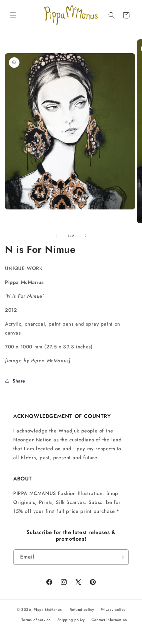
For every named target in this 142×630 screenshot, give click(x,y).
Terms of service (36, 619)
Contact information (109, 619)
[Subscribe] (121, 557)
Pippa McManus (48, 609)
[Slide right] (85, 235)
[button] (13, 15)
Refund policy (82, 609)
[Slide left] (56, 235)
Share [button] (19, 381)
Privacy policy (113, 609)
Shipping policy (71, 619)
